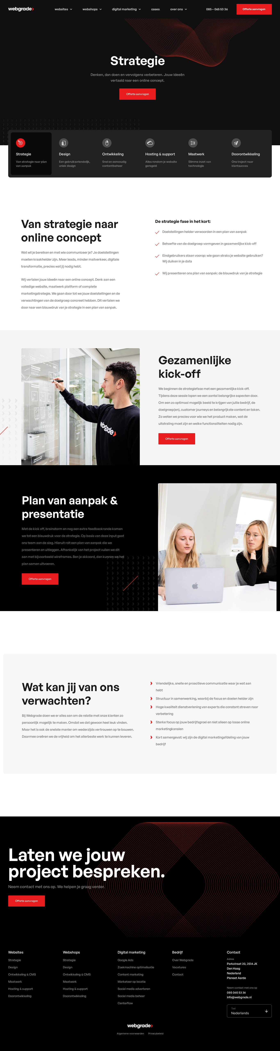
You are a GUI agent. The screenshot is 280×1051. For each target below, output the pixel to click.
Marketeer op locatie (132, 981)
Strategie (14, 960)
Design (13, 967)
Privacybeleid (155, 1034)
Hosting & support (20, 988)
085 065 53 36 (236, 992)
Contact (177, 974)
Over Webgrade (182, 960)
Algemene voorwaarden (130, 1034)
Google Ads (125, 960)
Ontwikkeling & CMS (22, 974)
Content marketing (130, 974)
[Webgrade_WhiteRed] (21, 9)
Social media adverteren (134, 988)
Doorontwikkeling (20, 996)
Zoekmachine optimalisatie (136, 967)
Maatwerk (15, 981)
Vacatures (179, 967)
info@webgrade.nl (239, 997)
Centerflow (125, 1003)
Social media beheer (131, 996)
